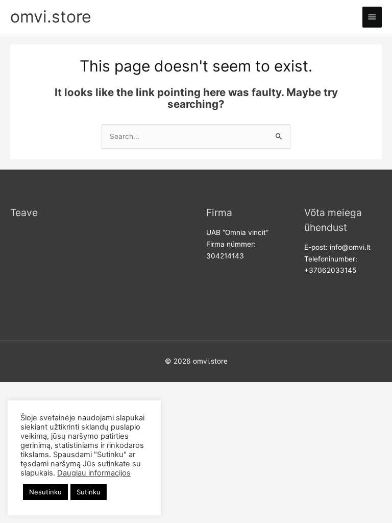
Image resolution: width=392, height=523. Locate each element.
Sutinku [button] (89, 492)
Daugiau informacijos (94, 473)
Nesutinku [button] (45, 492)
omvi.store (50, 17)
